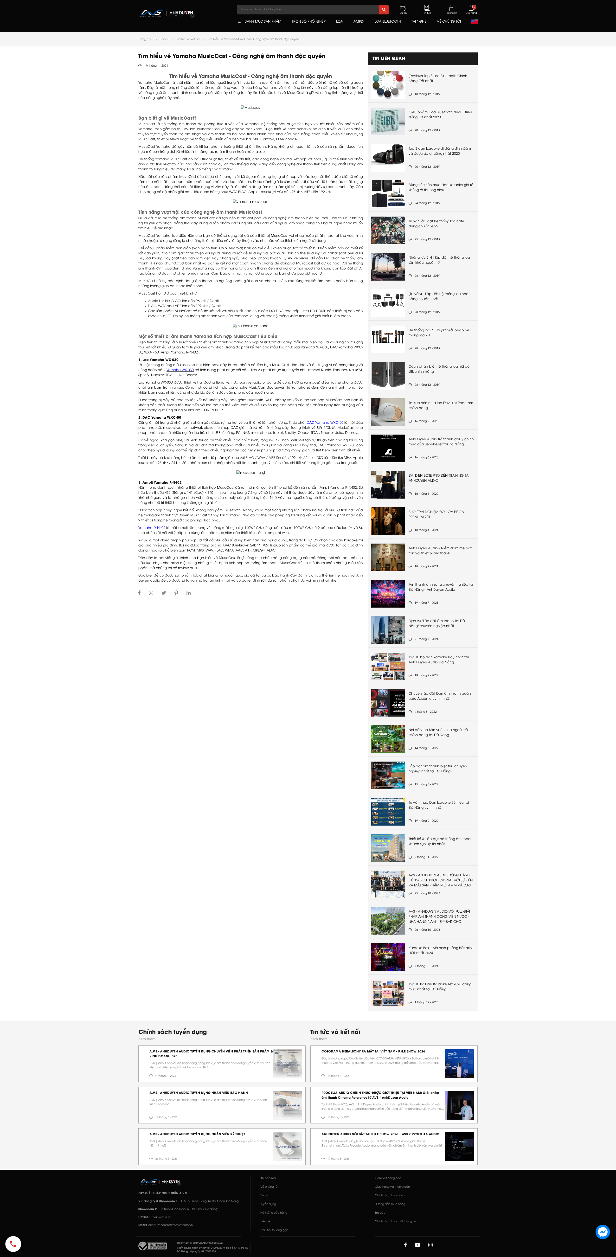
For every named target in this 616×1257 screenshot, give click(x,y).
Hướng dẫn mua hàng (390, 1204)
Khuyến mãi (268, 1178)
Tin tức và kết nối (188, 39)
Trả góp (380, 1213)
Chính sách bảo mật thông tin (395, 1221)
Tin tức (164, 39)
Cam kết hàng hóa (388, 1178)
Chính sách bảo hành (389, 1195)
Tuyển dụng (268, 1204)
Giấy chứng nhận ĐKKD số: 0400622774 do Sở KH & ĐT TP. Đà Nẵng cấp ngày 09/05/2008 (212, 1250)
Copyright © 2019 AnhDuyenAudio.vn (200, 1243)
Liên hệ (265, 1221)
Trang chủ (145, 39)
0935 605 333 (161, 1217)
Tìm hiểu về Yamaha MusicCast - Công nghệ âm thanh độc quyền (253, 39)
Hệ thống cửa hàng (273, 1213)
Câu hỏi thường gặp (274, 1230)
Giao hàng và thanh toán (392, 1187)
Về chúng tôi (269, 1187)
